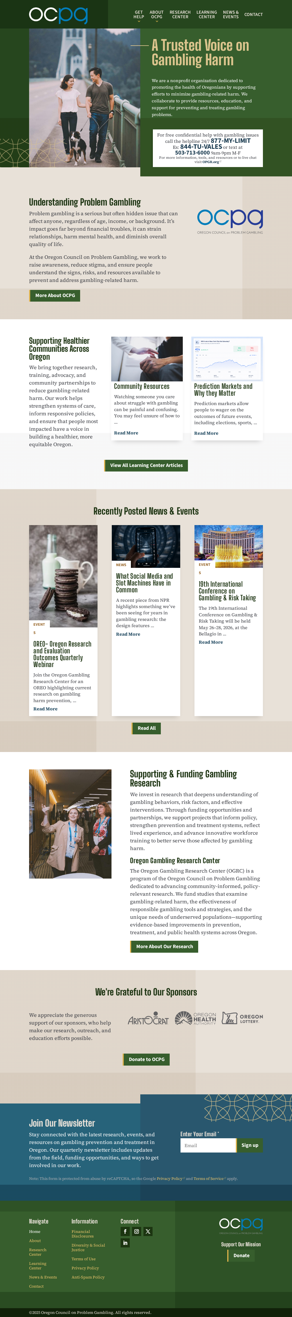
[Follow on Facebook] (125, 1231)
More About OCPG (55, 295)
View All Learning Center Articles (146, 465)
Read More (126, 433)
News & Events (231, 14)
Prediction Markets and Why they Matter (223, 389)
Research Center (180, 14)
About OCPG (157, 14)
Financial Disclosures (83, 1234)
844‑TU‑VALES (201, 147)
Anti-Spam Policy (88, 1277)
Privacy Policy (169, 1178)
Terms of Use (84, 1259)
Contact (253, 14)
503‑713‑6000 (192, 153)
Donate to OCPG (147, 1059)
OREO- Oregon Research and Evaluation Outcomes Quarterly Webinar (62, 654)
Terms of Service (209, 1178)
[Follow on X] (148, 1231)
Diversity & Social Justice (88, 1248)
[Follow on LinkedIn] (125, 1242)
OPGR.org (210, 161)
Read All (147, 728)
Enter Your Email (200, 1134)
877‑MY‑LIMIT (231, 141)
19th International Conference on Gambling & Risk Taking (227, 591)
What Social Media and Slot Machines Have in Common (144, 583)
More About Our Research (164, 946)
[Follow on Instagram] (136, 1231)
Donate (242, 1255)
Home (34, 1231)
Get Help (138, 14)
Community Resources (141, 386)
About (35, 1240)
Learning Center (206, 14)
